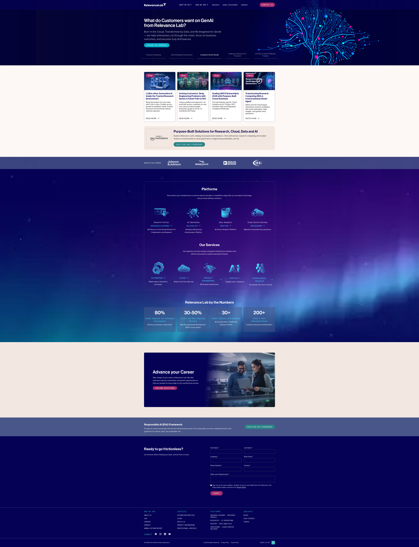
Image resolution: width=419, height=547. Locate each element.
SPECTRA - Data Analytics (221, 523)
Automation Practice (186, 515)
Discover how (153, 48)
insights (215, 4)
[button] (185, 5)
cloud (179, 518)
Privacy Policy (241, 487)
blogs (246, 515)
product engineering (186, 525)
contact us (267, 4)
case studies (249, 518)
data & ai (181, 521)
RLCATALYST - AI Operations (221, 520)
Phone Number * (216, 465)
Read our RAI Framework (259, 426)
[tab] (153, 55)
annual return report (153, 528)
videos (246, 521)
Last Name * (248, 448)
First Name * (214, 448)
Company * (214, 456)
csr (145, 518)
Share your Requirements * (219, 474)
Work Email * (248, 456)
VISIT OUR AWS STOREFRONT (189, 144)
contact (147, 525)
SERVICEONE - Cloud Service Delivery (222, 528)
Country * (247, 465)
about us (147, 515)
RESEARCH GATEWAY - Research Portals (222, 516)
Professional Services (187, 528)
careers (244, 4)
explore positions (164, 388)
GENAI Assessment (230, 4)
